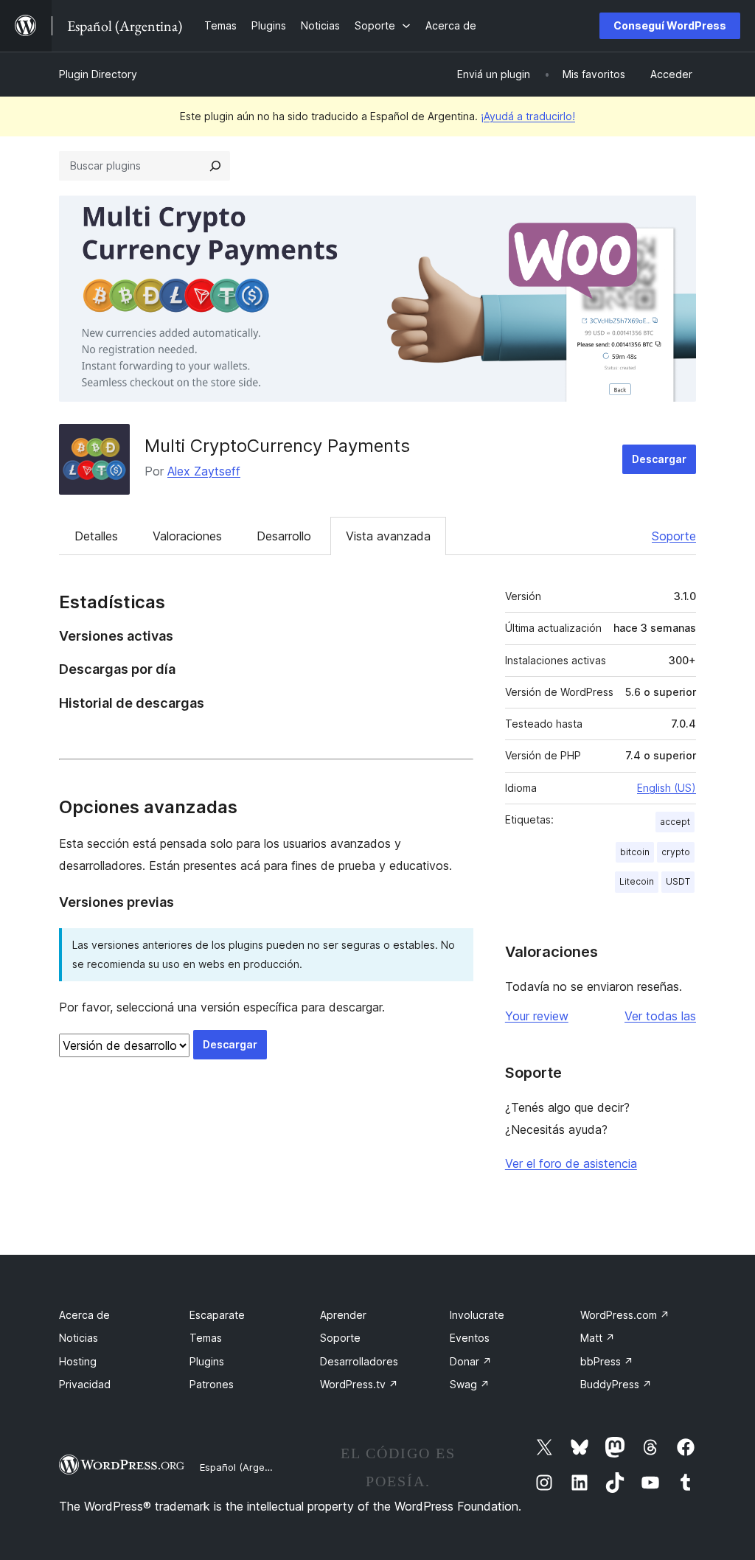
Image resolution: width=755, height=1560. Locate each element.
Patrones (211, 1384)
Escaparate (217, 1315)
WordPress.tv (359, 1384)
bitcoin (635, 851)
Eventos (470, 1337)
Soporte (674, 536)
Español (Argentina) (245, 1467)
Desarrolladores (359, 1361)
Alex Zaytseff (203, 471)
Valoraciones (187, 536)
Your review (536, 1016)
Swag (470, 1384)
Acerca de (84, 1315)
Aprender (343, 1315)
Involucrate (477, 1315)
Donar (471, 1361)
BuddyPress (616, 1384)
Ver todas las (660, 1016)
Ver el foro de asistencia (571, 1163)
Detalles (96, 536)
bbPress (606, 1361)
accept (675, 821)
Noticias (78, 1337)
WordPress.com (624, 1315)
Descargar (659, 459)
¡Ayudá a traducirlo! (528, 116)
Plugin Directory (98, 74)
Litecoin (636, 881)
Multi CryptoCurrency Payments (277, 445)
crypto (675, 851)
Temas (205, 1337)
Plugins (206, 1361)
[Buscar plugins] (215, 166)
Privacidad (85, 1384)
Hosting (78, 1361)
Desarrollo (284, 536)
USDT (678, 881)
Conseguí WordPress (669, 25)
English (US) (666, 787)
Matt (597, 1337)
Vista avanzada (388, 536)
